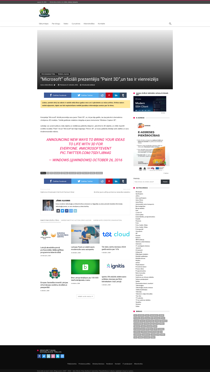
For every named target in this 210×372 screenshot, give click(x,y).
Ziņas (153, 337)
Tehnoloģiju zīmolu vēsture (144, 287)
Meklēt (165, 182)
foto (163, 318)
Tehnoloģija (145, 332)
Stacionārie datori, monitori (144, 283)
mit (157, 323)
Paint (79, 173)
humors (138, 237)
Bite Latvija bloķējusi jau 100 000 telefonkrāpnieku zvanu (84, 279)
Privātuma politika (84, 364)
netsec (138, 262)
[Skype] (58, 356)
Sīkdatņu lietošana (98, 364)
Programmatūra (52, 34)
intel (156, 321)
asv (135, 315)
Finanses (138, 221)
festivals (56, 173)
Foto (137, 223)
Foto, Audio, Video (142, 225)
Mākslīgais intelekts (142, 254)
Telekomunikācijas (141, 290)
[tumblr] (123, 95)
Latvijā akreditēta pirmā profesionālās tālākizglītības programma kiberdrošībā (52, 249)
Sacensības (139, 275)
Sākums (42, 34)
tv (161, 332)
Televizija (139, 292)
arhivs (137, 196)
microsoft (73, 173)
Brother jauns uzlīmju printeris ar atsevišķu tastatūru (112, 190)
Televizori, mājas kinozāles (144, 294)
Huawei (138, 235)
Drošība (136, 318)
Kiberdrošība (138, 364)
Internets (138, 244)
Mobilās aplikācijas (142, 256)
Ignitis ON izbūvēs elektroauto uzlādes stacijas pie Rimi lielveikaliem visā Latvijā (114, 279)
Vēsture (138, 304)
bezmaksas (154, 315)
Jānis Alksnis (49, 85)
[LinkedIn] (48, 356)
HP (136, 233)
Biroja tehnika (140, 208)
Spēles (138, 281)
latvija (146, 323)
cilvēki (161, 315)
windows (99, 173)
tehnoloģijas (155, 332)
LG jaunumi (139, 250)
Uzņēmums (146, 334)
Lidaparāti (139, 252)
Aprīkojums (139, 194)
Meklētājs (136, 178)
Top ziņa (138, 296)
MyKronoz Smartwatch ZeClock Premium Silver (57, 190)
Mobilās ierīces (140, 258)
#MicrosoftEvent (95, 148)
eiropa (147, 318)
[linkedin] (116, 95)
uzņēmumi (137, 334)
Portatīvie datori (141, 267)
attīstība (141, 315)
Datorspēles (140, 215)
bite (137, 210)
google (136, 321)
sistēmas (137, 332)
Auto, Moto (139, 200)
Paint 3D (85, 173)
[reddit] (102, 95)
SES (156, 329)
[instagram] (62, 356)
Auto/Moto (139, 202)
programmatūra (139, 329)
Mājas (66, 173)
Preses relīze (140, 269)
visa (135, 337)
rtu (152, 329)
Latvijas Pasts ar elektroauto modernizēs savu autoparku (83, 248)
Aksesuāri (139, 192)
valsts (153, 334)
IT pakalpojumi (127, 364)
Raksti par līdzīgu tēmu (49, 220)
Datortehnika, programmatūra (145, 217)
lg (150, 323)
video (162, 334)
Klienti (165, 321)
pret (155, 326)
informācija (150, 321)
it (61, 173)
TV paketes (139, 298)
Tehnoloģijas (63, 74)
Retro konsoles (140, 273)
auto (147, 315)
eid (142, 318)
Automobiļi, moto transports (145, 204)
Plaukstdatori (140, 265)
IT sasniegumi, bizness (143, 246)
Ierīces (142, 321)
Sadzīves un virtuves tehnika (145, 277)
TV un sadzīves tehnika (143, 300)
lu (153, 323)
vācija (140, 337)
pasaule (149, 326)
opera (143, 326)
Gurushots (139, 231)
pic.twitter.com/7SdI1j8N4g (85, 153)
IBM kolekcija (140, 240)
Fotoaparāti (139, 229)
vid (158, 334)
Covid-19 (139, 212)
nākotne (136, 326)
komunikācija (138, 323)
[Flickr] (53, 356)
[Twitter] (44, 356)
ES (51, 173)
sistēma (161, 329)
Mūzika (138, 260)
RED (147, 329)
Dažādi (138, 219)
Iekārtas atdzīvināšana (143, 242)
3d (48, 173)
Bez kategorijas (140, 206)
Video (137, 306)
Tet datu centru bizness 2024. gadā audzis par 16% (114, 248)
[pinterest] (109, 95)
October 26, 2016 (107, 160)
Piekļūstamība (72, 364)
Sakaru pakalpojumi (142, 279)
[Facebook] (39, 356)
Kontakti (117, 364)
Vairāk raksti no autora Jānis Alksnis (76, 220)
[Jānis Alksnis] (44, 7)
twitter (92, 173)
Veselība (138, 302)
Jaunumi (138, 248)
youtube (146, 337)
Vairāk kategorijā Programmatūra (107, 220)
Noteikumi (109, 364)
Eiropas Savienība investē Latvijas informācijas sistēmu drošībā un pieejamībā (54, 284)
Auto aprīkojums (141, 198)
